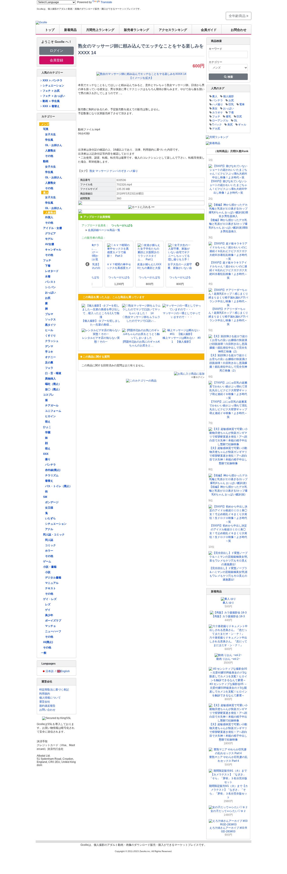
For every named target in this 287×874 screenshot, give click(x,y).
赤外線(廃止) (52, 470)
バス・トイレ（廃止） (58, 486)
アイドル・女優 (52, 228)
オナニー (50, 357)
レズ (47, 604)
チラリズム (52, 475)
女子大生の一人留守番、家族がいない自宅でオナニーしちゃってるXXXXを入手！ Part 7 (167, 266)
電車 (242, 104)
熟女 (92, 171)
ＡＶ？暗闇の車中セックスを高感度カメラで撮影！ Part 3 (106, 266)
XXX (45, 453)
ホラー (49, 550)
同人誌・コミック (54, 534)
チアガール (52, 405)
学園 (47, 432)
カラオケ (217, 112)
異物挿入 (50, 378)
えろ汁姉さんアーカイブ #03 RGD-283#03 (228, 829)
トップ (49, 30)
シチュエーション (53, 85)
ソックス (50, 319)
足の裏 (49, 362)
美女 (214, 108)
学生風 (49, 139)
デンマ (49, 346)
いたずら (50, 518)
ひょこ (47, 427)
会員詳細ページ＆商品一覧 (104, 230)
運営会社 (44, 701)
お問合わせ (238, 30)
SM (45, 497)
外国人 (49, 217)
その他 (49, 156)
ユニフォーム (53, 410)
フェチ (47, 260)
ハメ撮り (132, 171)
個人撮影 (228, 96)
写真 (45, 129)
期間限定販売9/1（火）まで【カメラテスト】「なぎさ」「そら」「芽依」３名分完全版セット (228, 791)
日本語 (50, 671)
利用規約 (44, 693)
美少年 (49, 615)
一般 (43, 652)
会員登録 (56, 60)
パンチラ (50, 464)
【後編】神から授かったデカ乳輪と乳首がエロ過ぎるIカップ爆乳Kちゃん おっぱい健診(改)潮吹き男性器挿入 (228, 225)
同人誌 (49, 540)
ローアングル (220, 120)
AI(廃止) (48, 642)
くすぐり (50, 335)
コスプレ (48, 394)
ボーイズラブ (53, 620)
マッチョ (50, 626)
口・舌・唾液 (53, 373)
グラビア (50, 233)
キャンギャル (53, 249)
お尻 (47, 298)
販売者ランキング (136, 30)
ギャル (242, 124)
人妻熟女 (50, 150)
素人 (45, 192)
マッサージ (102, 171)
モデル (49, 238)
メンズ (45, 124)
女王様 (49, 507)
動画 (45, 161)
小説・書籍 (50, 566)
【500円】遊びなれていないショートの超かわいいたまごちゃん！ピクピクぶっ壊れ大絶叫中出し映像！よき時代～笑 (228, 187)
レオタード (52, 271)
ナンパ (114, 171)
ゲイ (47, 609)
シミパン (50, 287)
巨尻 (239, 116)
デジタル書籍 (53, 577)
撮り (47, 459)
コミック (50, 545)
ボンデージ (52, 502)
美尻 (230, 124)
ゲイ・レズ (50, 599)
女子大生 (50, 134)
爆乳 (228, 116)
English (65, 671)
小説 (47, 572)
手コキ (49, 351)
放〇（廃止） (53, 389)
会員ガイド (209, 30)
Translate (106, 2)
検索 (230, 76)
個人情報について (50, 697)
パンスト (50, 281)
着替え (49, 480)
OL (235, 120)
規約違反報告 (47, 705)
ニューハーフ (53, 631)
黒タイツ (50, 324)
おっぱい (50, 292)
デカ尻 (216, 128)
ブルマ (49, 314)
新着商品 (70, 30)
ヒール (49, 330)
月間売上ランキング (100, 30)
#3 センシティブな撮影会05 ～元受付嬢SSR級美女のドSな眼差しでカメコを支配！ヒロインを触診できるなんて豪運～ (228, 689)
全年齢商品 (237, 16)
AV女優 (49, 244)
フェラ (49, 367)
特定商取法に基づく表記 (54, 689)
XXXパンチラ (52, 80)
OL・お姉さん (53, 145)
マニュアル (52, 583)
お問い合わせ (47, 709)
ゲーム (47, 561)
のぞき (122, 171)
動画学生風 (51, 101)
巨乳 (231, 104)
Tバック (217, 124)
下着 (47, 265)
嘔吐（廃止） (53, 384)
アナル (49, 529)
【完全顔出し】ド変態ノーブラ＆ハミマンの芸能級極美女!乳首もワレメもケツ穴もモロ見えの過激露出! (228, 574)
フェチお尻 (51, 90)
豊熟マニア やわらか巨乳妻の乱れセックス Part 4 (228, 758)
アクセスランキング (173, 30)
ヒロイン (50, 416)
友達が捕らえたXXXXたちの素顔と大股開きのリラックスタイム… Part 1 (136, 266)
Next (197, 264)
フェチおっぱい (54, 95)
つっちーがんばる (106, 277)
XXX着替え (51, 106)
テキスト (50, 588)
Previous (87, 264)
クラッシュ (52, 341)
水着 (47, 276)
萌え (47, 421)
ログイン (56, 50)
